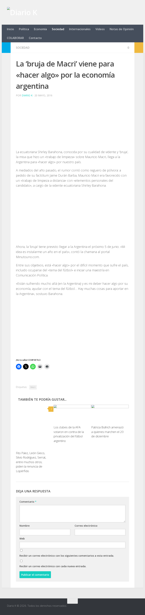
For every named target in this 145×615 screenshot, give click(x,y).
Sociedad (58, 29)
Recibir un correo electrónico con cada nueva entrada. (52, 566)
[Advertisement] (72, 124)
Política (24, 29)
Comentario (27, 501)
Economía (40, 29)
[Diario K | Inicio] (22, 12)
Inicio (10, 29)
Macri (33, 387)
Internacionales (80, 29)
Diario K (27, 95)
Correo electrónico (86, 525)
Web (22, 538)
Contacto (35, 38)
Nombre (24, 525)
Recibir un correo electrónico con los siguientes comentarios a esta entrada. (66, 555)
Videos (100, 29)
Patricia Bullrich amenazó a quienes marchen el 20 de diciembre (107, 431)
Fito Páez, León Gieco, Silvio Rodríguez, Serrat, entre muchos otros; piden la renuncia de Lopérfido (31, 462)
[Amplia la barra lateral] (6, 47)
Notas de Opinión (122, 29)
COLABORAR (15, 38)
